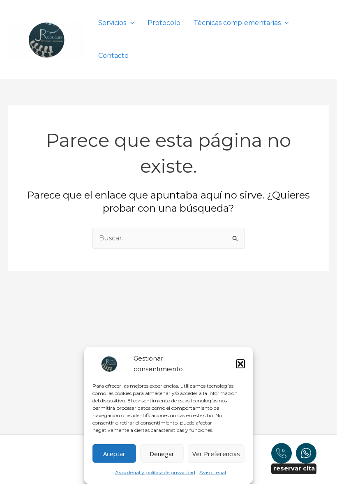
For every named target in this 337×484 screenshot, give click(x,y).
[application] (130, 23)
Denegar (162, 454)
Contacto (113, 55)
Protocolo (164, 23)
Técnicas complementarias (237, 23)
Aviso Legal (212, 472)
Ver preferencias (216, 454)
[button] (240, 364)
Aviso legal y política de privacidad (155, 472)
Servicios (112, 23)
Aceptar (114, 454)
